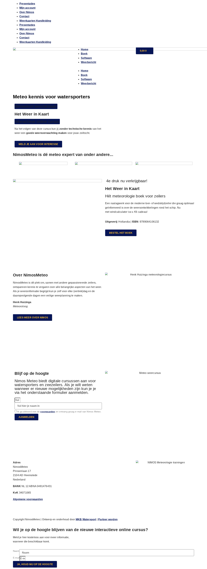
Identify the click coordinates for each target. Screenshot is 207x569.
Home (84, 49)
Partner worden (108, 519)
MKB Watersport (86, 519)
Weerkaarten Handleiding (35, 20)
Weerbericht (88, 62)
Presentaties (27, 3)
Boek (84, 53)
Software (86, 58)
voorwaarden (47, 411)
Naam (16, 551)
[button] (103, 67)
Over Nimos (26, 12)
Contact (24, 16)
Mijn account (27, 7)
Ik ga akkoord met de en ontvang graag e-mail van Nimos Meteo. (59, 411)
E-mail (16, 557)
